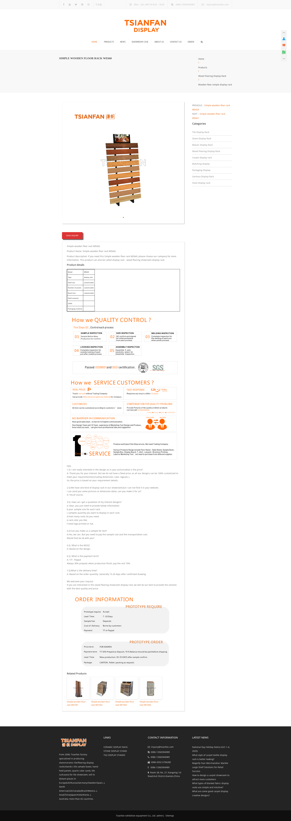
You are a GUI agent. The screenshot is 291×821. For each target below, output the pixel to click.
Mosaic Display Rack (202, 144)
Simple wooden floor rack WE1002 (100, 703)
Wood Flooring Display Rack (212, 75)
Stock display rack (201, 182)
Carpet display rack (202, 157)
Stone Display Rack (201, 138)
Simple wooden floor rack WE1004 (149, 703)
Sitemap (169, 815)
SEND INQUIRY (72, 235)
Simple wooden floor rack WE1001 (76, 703)
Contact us (176, 41)
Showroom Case (140, 41)
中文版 (98, 4)
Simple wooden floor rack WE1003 (124, 703)
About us (159, 41)
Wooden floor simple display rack (215, 84)
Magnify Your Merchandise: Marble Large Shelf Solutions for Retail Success (210, 767)
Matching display (201, 163)
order (191, 41)
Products (109, 41)
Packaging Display (201, 170)
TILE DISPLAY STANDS (114, 755)
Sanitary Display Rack (203, 176)
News (122, 41)
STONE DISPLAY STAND (115, 751)
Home (94, 41)
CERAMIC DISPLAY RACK (116, 747)
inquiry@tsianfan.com (217, 4)
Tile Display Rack (200, 132)
